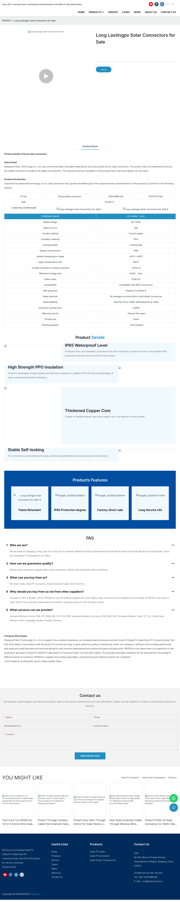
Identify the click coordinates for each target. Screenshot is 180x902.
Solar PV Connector (130, 777)
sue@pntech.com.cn (152, 881)
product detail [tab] (90, 146)
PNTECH (6, 20)
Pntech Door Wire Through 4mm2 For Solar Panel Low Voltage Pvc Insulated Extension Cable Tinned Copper (90, 822)
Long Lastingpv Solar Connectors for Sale (35, 20)
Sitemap (35, 894)
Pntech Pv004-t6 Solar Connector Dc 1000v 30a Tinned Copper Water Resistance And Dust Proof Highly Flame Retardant (161, 822)
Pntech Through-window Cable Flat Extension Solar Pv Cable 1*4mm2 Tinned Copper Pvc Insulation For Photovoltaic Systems (53, 822)
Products (172, 777)
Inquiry (103, 69)
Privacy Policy (9, 867)
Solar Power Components (153, 777)
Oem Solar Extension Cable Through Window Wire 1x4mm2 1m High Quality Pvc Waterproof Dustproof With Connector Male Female (125, 822)
